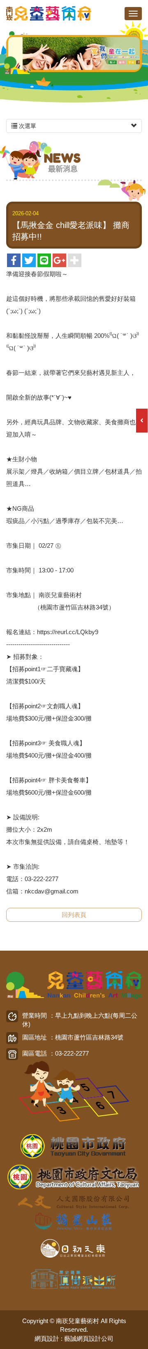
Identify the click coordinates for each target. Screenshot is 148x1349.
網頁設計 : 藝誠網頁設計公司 (74, 1338)
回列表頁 (74, 914)
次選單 (26, 126)
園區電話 (34, 1053)
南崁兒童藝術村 (49, 13)
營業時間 (34, 1015)
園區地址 (34, 1037)
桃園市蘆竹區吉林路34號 (89, 1037)
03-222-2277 (72, 1053)
